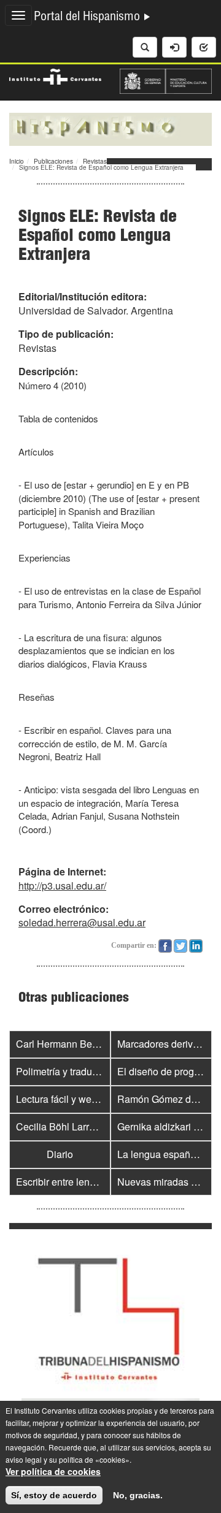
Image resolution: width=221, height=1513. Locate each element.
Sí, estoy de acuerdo (54, 1495)
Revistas (95, 161)
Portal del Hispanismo (88, 18)
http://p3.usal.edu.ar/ (62, 885)
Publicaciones (53, 161)
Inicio (16, 161)
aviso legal (24, 1459)
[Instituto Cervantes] (55, 75)
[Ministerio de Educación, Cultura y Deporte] (166, 80)
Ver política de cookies (53, 1471)
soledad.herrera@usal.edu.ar (81, 922)
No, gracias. (138, 1495)
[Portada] (110, 128)
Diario (60, 1154)
